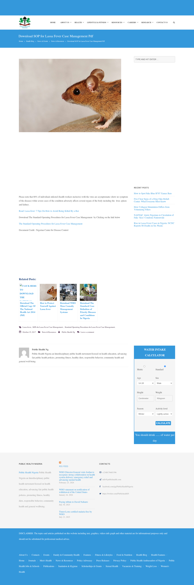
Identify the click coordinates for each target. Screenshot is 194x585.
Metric (140, 369)
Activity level (161, 408)
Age (139, 377)
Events (46, 554)
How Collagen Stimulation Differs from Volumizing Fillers (151, 208)
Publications (48, 566)
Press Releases (102, 560)
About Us (64, 22)
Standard (160, 369)
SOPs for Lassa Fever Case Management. (48, 327)
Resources (117, 22)
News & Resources (57, 41)
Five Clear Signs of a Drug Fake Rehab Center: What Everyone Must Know (151, 200)
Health (78, 22)
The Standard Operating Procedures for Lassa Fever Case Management (50, 223)
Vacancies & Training (132, 566)
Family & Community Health (66, 554)
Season (140, 408)
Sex (157, 377)
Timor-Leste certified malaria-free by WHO (75, 512)
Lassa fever (27, 327)
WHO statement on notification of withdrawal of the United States (74, 490)
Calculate (163, 423)
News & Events (42, 41)
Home (53, 22)
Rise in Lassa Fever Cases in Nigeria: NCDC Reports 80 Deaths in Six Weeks (154, 224)
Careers (132, 22)
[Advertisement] (70, 7)
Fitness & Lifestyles (104, 554)
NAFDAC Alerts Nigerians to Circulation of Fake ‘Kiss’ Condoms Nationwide (154, 216)
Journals (32, 560)
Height (140, 392)
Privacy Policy (119, 560)
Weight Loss (151, 566)
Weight (159, 392)
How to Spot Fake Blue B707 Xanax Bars (153, 193)
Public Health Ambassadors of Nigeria (147, 560)
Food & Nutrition (124, 554)
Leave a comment (87, 332)
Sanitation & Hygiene (68, 566)
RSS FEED (63, 466)
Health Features (158, 554)
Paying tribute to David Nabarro (73, 502)
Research (146, 22)
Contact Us (162, 22)
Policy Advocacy (84, 560)
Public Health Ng (68, 332)
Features (87, 554)
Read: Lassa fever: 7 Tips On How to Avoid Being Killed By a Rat (49, 210)
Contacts (35, 554)
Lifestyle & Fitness (96, 22)
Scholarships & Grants (92, 566)
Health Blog (30, 41)
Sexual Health (112, 566)
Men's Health (46, 560)
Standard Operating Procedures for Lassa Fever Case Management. (90, 327)
